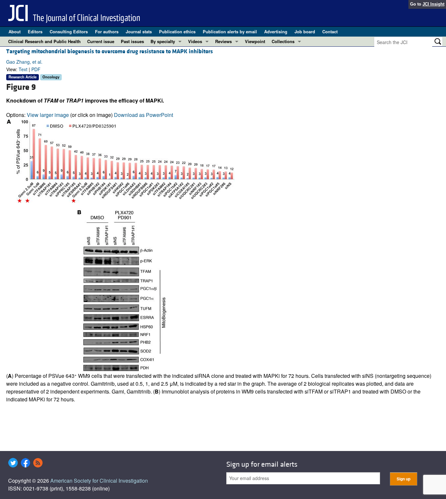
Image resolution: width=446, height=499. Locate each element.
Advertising (275, 31)
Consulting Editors (69, 31)
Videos (195, 41)
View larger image (48, 115)
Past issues (132, 41)
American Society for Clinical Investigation (99, 480)
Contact (330, 31)
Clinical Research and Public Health (44, 41)
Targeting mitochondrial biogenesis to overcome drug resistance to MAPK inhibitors (109, 51)
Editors (35, 31)
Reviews (223, 41)
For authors (107, 31)
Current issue (100, 41)
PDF (35, 69)
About (14, 31)
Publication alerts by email (230, 31)
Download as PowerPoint (143, 115)
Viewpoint (255, 41)
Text (23, 69)
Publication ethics (177, 31)
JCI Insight (433, 4)
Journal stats (139, 31)
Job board (305, 31)
